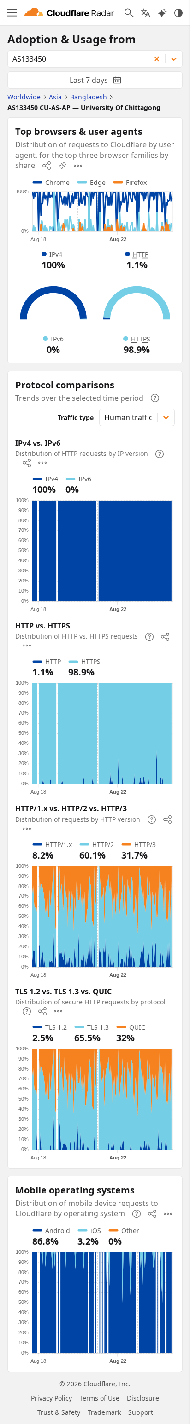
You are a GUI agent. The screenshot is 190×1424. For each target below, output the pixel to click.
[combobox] (75, 59)
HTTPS (140, 338)
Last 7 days (103, 82)
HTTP (140, 254)
